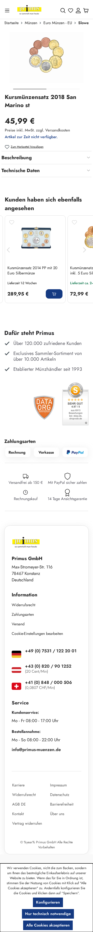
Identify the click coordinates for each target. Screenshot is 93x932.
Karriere (18, 785)
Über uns (57, 814)
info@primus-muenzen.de (36, 750)
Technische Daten (20, 170)
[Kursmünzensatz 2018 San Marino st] (46, 57)
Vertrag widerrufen (27, 823)
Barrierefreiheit (61, 804)
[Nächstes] (84, 250)
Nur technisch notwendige (48, 913)
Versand (18, 624)
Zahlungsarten (23, 614)
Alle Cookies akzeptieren (48, 925)
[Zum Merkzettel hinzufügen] (11, 222)
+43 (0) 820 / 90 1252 (48, 666)
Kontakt (18, 814)
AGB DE (19, 804)
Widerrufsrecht (23, 605)
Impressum (58, 785)
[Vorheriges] (8, 250)
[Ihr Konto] (78, 10)
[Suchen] (63, 10)
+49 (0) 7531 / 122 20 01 (51, 651)
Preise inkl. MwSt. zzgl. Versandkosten (37, 130)
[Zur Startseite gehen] (29, 10)
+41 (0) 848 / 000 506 (48, 682)
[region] (46, 61)
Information (24, 594)
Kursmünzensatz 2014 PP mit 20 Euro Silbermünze (32, 270)
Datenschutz (59, 794)
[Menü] (8, 10)
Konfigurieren (48, 902)
